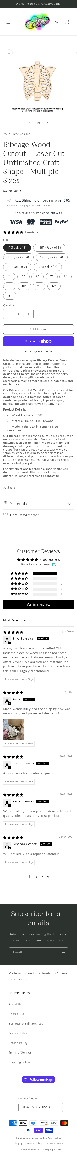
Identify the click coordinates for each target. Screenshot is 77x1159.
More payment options (38, 351)
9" (9, 286)
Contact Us (16, 1014)
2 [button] (36, 877)
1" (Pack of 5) (17, 247)
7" (51, 276)
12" (54, 286)
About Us (15, 1004)
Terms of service (29, 1150)
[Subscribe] (63, 952)
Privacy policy (55, 1143)
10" (24, 286)
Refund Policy (18, 1043)
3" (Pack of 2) (47, 267)
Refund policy (35, 1143)
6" (37, 276)
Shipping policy (52, 1150)
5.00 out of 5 (50, 560)
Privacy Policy (18, 1033)
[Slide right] (48, 123)
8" (65, 276)
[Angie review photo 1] (13, 729)
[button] (8, 22)
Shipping (24, 206)
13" (10, 296)
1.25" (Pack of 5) (49, 247)
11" (39, 286)
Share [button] (11, 487)
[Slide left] (29, 123)
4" (9, 276)
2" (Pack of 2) (17, 267)
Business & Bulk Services (26, 1024)
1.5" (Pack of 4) (18, 257)
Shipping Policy (19, 1062)
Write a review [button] (38, 605)
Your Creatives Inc (36, 1138)
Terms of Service (20, 1052)
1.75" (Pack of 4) (51, 257)
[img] (13, 632)
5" (23, 276)
